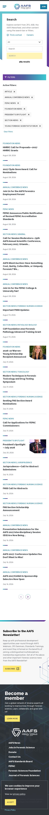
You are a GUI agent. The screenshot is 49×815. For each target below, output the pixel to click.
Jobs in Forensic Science (22, 747)
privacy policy (19, 794)
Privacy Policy (10, 810)
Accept (10, 802)
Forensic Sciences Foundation (25, 770)
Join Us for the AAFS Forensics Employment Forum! (19, 193)
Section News (11, 120)
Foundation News (13, 109)
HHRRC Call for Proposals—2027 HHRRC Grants (20, 149)
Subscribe (10, 669)
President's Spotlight (15, 115)
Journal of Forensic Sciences (24, 775)
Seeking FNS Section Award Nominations (17, 402)
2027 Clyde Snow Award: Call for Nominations (20, 171)
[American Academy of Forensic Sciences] (22, 7)
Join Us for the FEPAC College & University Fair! (20, 289)
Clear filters (8, 132)
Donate (13, 752)
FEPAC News (10, 103)
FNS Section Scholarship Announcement (16, 509)
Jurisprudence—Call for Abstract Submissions (21, 468)
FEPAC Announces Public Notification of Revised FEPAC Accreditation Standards (22, 216)
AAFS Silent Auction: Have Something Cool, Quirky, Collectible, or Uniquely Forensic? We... (23, 266)
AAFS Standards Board (20, 761)
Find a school (16, 35)
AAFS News (14, 743)
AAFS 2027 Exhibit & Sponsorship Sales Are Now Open (20, 577)
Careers (30, 35)
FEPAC (12, 766)
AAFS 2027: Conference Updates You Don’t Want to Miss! (22, 555)
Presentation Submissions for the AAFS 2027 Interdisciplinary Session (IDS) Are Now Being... (22, 532)
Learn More (12, 719)
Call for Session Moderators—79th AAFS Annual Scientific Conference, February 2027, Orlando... (22, 241)
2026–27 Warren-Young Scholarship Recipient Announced (14, 353)
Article (8, 92)
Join (44, 7)
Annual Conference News (17, 97)
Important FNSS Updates (16, 310)
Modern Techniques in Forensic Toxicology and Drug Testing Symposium (19, 378)
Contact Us (14, 757)
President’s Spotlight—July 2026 (14, 446)
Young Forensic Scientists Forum (21, 126)
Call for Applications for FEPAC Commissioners (19, 424)
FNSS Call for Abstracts (15, 488)
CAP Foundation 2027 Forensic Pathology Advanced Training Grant (22, 330)
